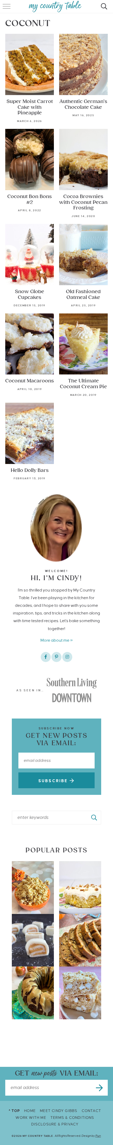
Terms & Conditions (72, 1118)
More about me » (56, 640)
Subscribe (54, 781)
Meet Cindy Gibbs (58, 1111)
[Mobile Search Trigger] (103, 9)
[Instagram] (67, 657)
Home (30, 1111)
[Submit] (94, 817)
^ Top (14, 1111)
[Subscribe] (100, 1088)
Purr (98, 1135)
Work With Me (31, 1118)
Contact (91, 1111)
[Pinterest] (56, 657)
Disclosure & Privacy (55, 1124)
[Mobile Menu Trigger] (7, 9)
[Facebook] (46, 657)
